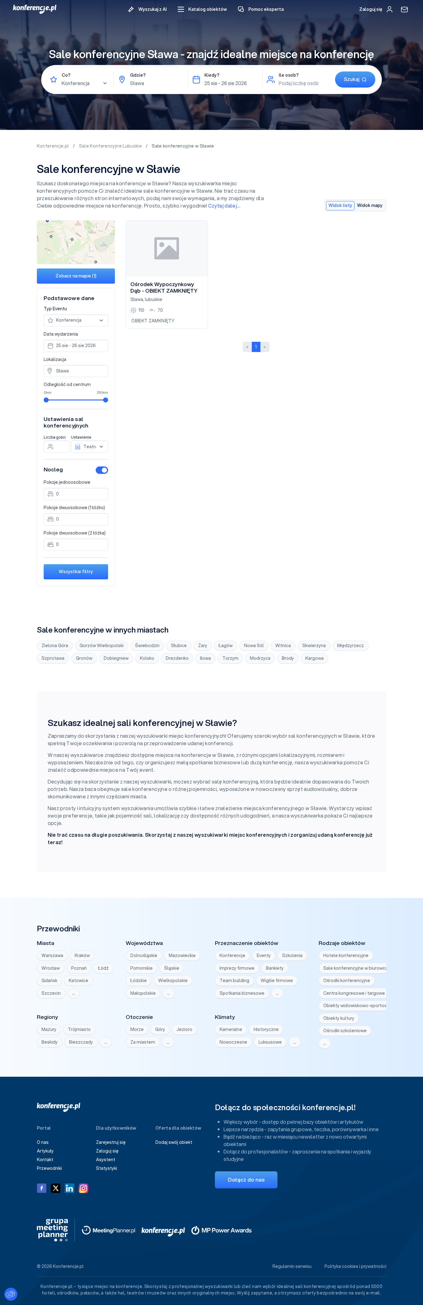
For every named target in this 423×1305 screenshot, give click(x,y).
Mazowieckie (182, 955)
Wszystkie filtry (76, 572)
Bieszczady (81, 1042)
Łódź (103, 968)
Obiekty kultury (338, 1018)
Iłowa (205, 658)
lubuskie (153, 299)
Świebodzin (147, 645)
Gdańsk (49, 980)
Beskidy (49, 1042)
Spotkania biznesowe (242, 993)
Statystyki (106, 1168)
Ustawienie (81, 437)
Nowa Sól (254, 645)
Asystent (105, 1160)
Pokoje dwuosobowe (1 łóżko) (74, 507)
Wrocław (50, 968)
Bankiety (275, 968)
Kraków (82, 955)
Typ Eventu (55, 309)
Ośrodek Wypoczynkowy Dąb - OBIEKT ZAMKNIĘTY (164, 287)
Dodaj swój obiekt (173, 1142)
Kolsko (147, 658)
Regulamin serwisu (292, 1266)
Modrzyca (260, 658)
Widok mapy (369, 205)
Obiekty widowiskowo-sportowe (356, 1005)
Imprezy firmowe (237, 968)
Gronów (84, 658)
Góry (160, 1029)
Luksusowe (270, 1042)
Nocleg (53, 469)
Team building (234, 980)
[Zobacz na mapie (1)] (76, 242)
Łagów (226, 645)
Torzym (230, 658)
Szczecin (51, 993)
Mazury (48, 1029)
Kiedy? (211, 75)
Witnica (283, 645)
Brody (288, 658)
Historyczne (266, 1029)
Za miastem (142, 1042)
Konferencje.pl (53, 146)
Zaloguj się (107, 1151)
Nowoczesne (233, 1042)
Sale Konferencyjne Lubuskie (111, 146)
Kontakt (45, 1160)
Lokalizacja (55, 359)
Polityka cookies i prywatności (355, 1266)
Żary (202, 645)
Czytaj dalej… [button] (224, 205)
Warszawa (52, 955)
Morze (137, 1029)
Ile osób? (289, 75)
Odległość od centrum (67, 384)
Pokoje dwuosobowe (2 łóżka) (75, 533)
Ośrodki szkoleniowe (345, 1031)
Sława (136, 299)
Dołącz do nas (246, 1179)
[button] (202, 9)
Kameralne (231, 1029)
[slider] (46, 399)
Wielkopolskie (173, 980)
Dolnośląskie (143, 955)
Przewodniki (49, 1168)
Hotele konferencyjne (345, 955)
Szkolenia (292, 955)
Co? (66, 75)
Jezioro (184, 1029)
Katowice (78, 980)
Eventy (264, 955)
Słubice (179, 645)
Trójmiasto (79, 1029)
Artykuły (45, 1151)
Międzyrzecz (350, 645)
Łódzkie (138, 980)
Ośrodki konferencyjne (346, 980)
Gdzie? (138, 75)
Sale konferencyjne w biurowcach (358, 968)
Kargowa (314, 658)
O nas (43, 1142)
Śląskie (171, 968)
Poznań (79, 968)
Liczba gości (55, 437)
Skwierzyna (314, 645)
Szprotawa (52, 658)
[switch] (102, 470)
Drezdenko (177, 658)
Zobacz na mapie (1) (75, 276)
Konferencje (232, 955)
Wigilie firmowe (277, 980)
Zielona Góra (54, 645)
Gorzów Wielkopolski (102, 645)
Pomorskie (141, 968)
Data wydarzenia (61, 334)
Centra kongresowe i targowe (354, 993)
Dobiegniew (116, 658)
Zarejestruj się (111, 1142)
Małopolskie (143, 993)
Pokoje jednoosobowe (67, 482)
